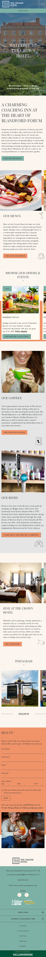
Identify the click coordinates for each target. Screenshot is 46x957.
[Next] (43, 192)
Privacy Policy (14, 808)
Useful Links (23, 912)
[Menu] (42, 4)
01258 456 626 (23, 880)
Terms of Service (31, 808)
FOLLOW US (24, 714)
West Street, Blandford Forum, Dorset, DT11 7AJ (23, 871)
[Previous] (3, 192)
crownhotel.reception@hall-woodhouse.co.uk (23, 875)
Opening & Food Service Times (23, 919)
